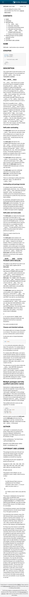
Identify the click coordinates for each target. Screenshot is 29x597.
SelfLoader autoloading (13, 26)
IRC (7, 593)
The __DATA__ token (13, 24)
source (10, 6)
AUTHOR (8, 39)
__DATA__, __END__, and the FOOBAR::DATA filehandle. (15, 31)
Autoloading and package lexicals (16, 27)
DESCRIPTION (9, 22)
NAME (7, 19)
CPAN (13, 6)
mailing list (3, 593)
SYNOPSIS (8, 21)
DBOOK (19, 584)
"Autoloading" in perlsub (9, 76)
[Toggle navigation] (3, 2)
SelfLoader (5, 6)
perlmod (21, 209)
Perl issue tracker (23, 592)
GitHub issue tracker (7, 586)
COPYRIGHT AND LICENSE (12, 40)
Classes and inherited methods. (15, 34)
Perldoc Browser (21, 2)
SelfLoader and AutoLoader (14, 29)
